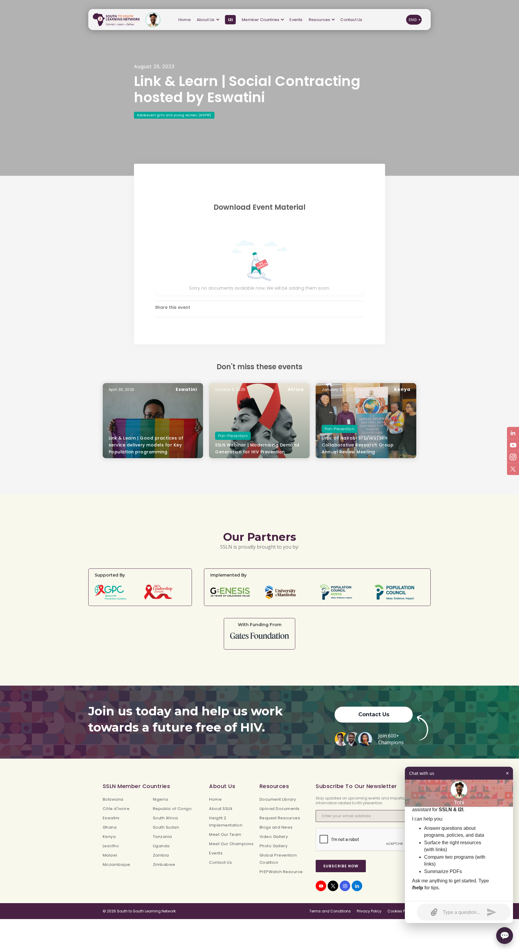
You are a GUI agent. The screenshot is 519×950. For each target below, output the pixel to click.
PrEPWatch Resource (281, 872)
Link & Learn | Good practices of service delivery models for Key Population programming (146, 445)
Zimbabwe (164, 864)
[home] (117, 19)
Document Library (278, 799)
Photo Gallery (274, 846)
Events (296, 20)
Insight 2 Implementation (225, 821)
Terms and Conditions (330, 911)
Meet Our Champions (231, 844)
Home (184, 20)
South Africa (165, 818)
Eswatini (111, 818)
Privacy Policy (369, 911)
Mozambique (116, 864)
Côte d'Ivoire (116, 808)
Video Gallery (274, 836)
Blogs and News (276, 827)
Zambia (161, 855)
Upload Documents (280, 808)
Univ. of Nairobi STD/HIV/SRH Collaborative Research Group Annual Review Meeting (357, 445)
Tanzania (162, 836)
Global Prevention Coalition (278, 858)
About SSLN (220, 808)
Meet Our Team (225, 834)
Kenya (109, 836)
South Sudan (166, 827)
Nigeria (160, 799)
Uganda (161, 846)
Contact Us (351, 20)
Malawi (110, 855)
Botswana (113, 799)
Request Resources (280, 818)
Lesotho (111, 846)
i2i (230, 20)
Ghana (110, 827)
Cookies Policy (400, 911)
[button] (208, 19)
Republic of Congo (172, 808)
